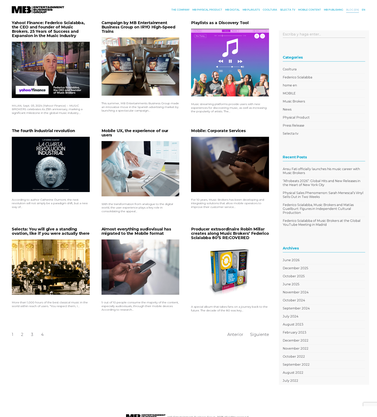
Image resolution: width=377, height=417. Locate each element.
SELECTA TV (287, 10)
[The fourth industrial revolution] (51, 164)
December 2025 (295, 268)
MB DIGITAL (232, 10)
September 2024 (296, 308)
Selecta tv (290, 133)
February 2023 (294, 332)
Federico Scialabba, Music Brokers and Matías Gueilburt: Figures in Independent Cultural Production (318, 209)
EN (363, 10)
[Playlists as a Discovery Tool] (230, 62)
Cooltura (289, 69)
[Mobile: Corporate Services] (230, 164)
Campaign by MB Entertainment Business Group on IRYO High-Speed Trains (138, 27)
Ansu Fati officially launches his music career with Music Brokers (321, 171)
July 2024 (290, 316)
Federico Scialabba (297, 77)
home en (290, 85)
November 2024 (295, 292)
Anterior (235, 334)
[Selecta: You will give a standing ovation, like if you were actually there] (51, 267)
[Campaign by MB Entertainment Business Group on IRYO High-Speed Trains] (140, 66)
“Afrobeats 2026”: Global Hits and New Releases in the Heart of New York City (321, 183)
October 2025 (294, 276)
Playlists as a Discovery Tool (220, 22)
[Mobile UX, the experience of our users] (140, 169)
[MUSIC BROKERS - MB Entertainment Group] (38, 10)
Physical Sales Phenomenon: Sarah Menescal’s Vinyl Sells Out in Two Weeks (323, 195)
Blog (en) (352, 10)
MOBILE (289, 93)
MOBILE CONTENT (309, 10)
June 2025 (291, 284)
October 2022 (294, 356)
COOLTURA (270, 10)
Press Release (293, 125)
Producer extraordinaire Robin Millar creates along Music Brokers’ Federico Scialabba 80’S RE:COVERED (230, 233)
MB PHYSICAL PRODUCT (207, 10)
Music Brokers (294, 101)
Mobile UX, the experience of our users (135, 132)
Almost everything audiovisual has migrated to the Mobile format (136, 231)
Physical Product (296, 117)
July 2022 (290, 381)
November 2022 (295, 348)
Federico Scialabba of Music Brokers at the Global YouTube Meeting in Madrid (322, 223)
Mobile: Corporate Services (218, 130)
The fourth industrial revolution (43, 130)
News (287, 109)
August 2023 (293, 324)
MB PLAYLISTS (251, 10)
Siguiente (259, 334)
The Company (180, 10)
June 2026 (291, 260)
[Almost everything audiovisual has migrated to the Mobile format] (140, 267)
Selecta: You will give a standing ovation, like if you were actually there (51, 231)
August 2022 (293, 372)
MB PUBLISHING (333, 10)
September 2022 (296, 364)
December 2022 (295, 340)
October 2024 (294, 300)
